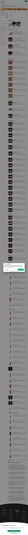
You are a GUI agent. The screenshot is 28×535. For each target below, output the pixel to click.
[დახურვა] (26, 525)
